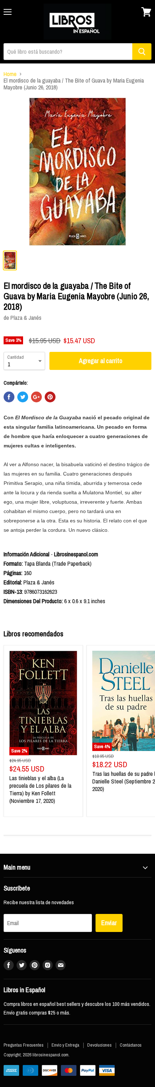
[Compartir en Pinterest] (50, 397)
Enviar (109, 922)
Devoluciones (99, 1045)
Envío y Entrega (65, 1045)
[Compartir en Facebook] (9, 397)
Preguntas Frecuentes (24, 1045)
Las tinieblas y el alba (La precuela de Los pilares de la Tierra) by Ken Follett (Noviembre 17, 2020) (40, 789)
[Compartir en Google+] (36, 397)
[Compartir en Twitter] (22, 397)
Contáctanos (131, 1045)
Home (10, 74)
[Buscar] (141, 51)
